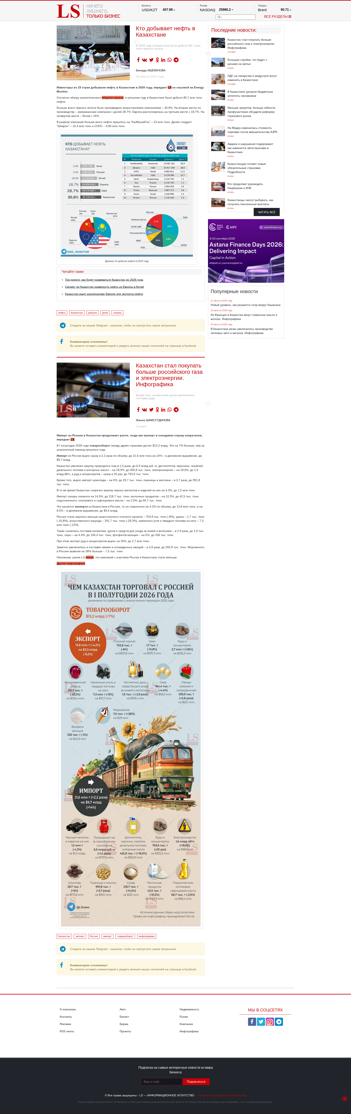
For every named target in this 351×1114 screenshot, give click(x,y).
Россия (94, 936)
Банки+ (124, 1016)
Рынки (184, 1016)
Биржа (124, 1024)
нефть (62, 312)
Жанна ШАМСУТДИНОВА (153, 420)
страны (117, 312)
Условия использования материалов (221, 1095)
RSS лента (67, 1031)
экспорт (80, 936)
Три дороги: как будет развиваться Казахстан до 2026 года (104, 279)
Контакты (66, 1016)
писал (90, 557)
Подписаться (196, 1081)
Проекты (125, 1031)
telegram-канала (113, 97)
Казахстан (77, 312)
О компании (68, 1009)
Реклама (65, 1024)
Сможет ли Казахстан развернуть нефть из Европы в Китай (104, 286)
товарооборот (125, 936)
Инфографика (189, 1031)
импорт (107, 936)
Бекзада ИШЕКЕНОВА (150, 70)
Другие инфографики (71, 563)
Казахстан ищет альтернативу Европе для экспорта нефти (104, 294)
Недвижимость (189, 1009)
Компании (186, 1024)
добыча (92, 312)
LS (169, 87)
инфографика (147, 936)
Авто (123, 1009)
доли (105, 312)
